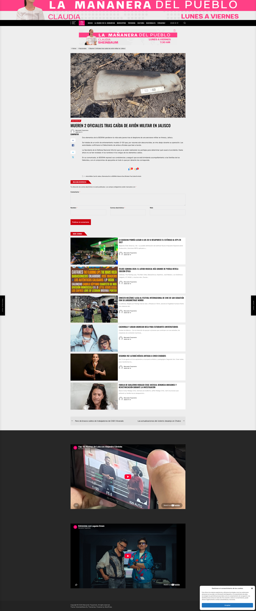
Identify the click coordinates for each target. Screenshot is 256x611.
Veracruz (161, 23)
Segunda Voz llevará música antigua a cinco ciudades (142, 355)
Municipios (121, 23)
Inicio (90, 23)
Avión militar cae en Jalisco (94, 176)
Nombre (73, 208)
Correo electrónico (117, 208)
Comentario (75, 192)
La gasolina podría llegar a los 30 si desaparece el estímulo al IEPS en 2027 (150, 241)
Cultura (141, 23)
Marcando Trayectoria (82, 130)
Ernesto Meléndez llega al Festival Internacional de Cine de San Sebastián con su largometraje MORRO (151, 299)
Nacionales (151, 23)
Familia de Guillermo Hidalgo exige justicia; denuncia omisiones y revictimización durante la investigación (148, 386)
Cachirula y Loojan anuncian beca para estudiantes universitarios (148, 326)
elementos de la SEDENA (109, 176)
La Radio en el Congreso (105, 23)
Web (151, 208)
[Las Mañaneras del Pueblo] (128, 37)
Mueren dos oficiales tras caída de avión (129, 176)
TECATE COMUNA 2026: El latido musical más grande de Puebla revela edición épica (148, 270)
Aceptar (227, 605)
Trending (132, 23)
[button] (252, 588)
